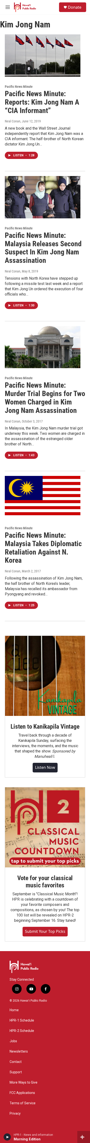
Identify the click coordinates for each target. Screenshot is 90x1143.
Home (14, 1010)
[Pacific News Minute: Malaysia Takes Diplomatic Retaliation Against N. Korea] (42, 497)
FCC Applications (22, 1093)
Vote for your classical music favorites (45, 881)
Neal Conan (12, 121)
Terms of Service (23, 1103)
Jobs (13, 1041)
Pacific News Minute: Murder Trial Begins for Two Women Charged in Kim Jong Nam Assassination (45, 397)
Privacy (15, 1113)
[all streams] (83, 1137)
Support (16, 1072)
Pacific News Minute (19, 86)
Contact (16, 1062)
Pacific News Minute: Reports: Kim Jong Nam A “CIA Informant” (42, 102)
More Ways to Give (23, 1082)
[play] (7, 1137)
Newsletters (19, 1051)
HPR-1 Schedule (22, 1020)
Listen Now (45, 767)
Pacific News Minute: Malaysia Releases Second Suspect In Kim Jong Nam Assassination (43, 248)
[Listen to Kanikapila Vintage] (45, 676)
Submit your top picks (45, 931)
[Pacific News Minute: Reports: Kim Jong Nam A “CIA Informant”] (42, 55)
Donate (74, 7)
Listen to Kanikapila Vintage (45, 726)
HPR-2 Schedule (22, 1031)
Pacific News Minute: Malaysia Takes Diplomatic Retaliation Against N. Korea (43, 547)
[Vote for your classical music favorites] (45, 827)
